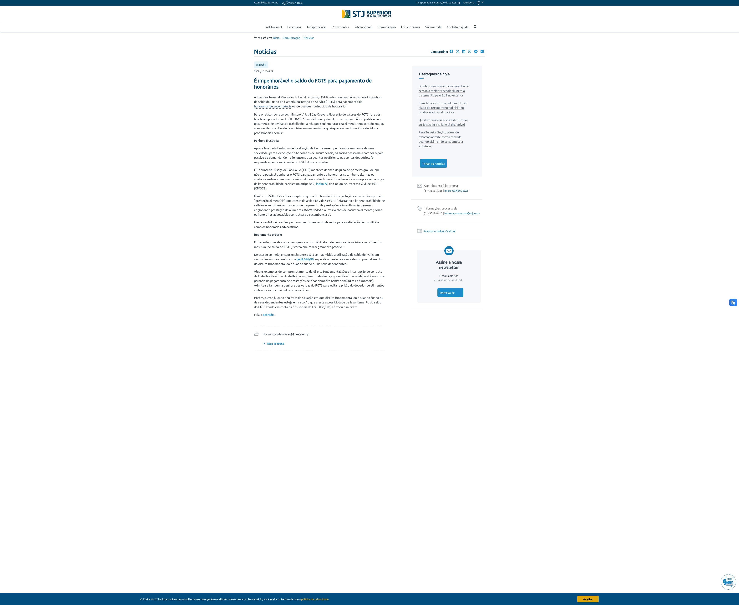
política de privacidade (315, 599)
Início (276, 37)
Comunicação (387, 27)
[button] (480, 2)
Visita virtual (295, 2)
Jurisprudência (316, 27)
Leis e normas (410, 27)
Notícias (308, 37)
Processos (294, 27)
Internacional (363, 27)
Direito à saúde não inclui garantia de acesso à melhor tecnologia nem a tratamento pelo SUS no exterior (444, 90)
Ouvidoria (469, 2)
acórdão (268, 314)
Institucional (273, 27)
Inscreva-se (447, 292)
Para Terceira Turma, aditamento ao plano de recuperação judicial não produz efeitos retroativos (443, 107)
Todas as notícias (433, 163)
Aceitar (588, 599)
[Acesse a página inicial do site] (261, 27)
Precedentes (340, 27)
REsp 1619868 (275, 343)
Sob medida (433, 27)
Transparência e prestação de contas (436, 2)
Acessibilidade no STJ (266, 2)
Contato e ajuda (457, 27)
